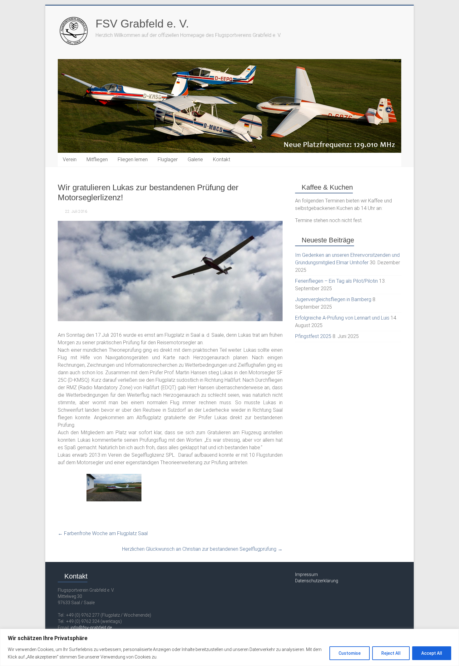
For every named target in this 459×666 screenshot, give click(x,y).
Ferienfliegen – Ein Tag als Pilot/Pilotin (336, 281)
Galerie (195, 159)
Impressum (306, 574)
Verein (69, 159)
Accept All (431, 653)
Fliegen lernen (133, 159)
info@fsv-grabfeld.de (91, 627)
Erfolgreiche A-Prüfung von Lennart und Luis (342, 318)
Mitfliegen (97, 159)
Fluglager (168, 159)
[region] (229, 647)
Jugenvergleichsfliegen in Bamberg (333, 299)
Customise (349, 653)
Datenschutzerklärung (316, 580)
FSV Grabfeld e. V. (142, 23)
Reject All (391, 653)
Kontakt (221, 159)
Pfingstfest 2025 (313, 336)
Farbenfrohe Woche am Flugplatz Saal (103, 533)
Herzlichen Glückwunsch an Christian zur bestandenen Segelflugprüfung (202, 549)
